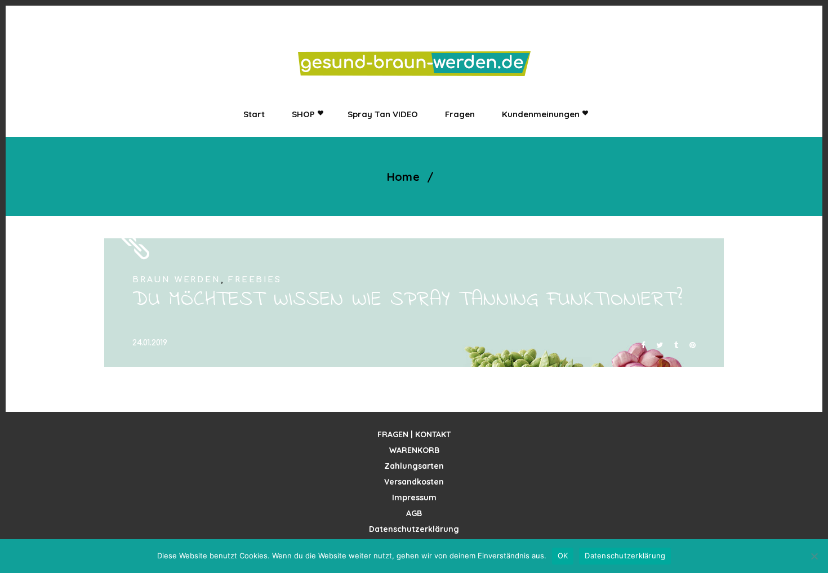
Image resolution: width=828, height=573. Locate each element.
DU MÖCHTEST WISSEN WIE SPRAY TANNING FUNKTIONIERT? (407, 300)
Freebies (254, 280)
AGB (414, 513)
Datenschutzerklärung (414, 529)
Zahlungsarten (414, 466)
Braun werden (176, 280)
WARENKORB (414, 450)
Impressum (414, 497)
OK (563, 555)
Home (403, 177)
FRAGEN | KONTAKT (414, 434)
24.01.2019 (149, 343)
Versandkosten (414, 482)
